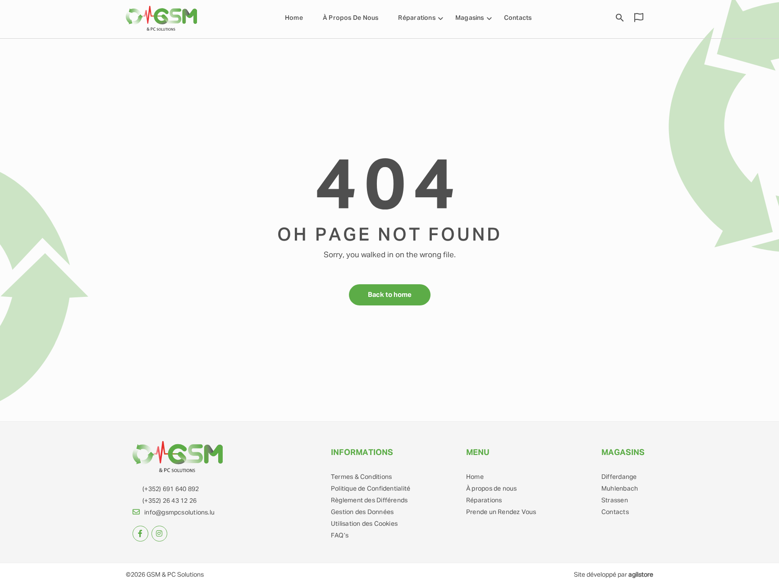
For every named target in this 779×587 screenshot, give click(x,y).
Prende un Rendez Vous (501, 512)
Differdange (619, 477)
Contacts (518, 18)
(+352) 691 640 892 (170, 489)
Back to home (390, 294)
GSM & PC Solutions (175, 575)
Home (294, 18)
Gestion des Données (362, 512)
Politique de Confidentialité (370, 489)
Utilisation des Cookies (364, 524)
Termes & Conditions (361, 477)
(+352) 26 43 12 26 (169, 501)
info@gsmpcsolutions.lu (179, 513)
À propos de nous (351, 18)
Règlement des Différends (369, 500)
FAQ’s (339, 535)
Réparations (484, 500)
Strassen (614, 500)
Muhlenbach (619, 489)
